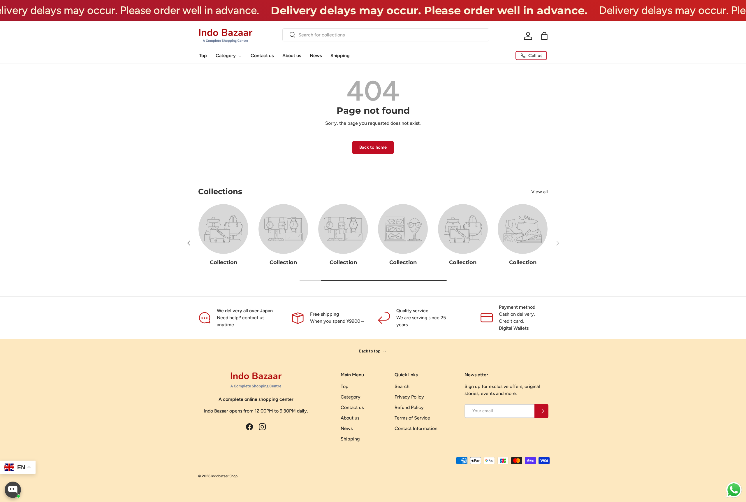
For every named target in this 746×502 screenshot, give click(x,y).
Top (203, 55)
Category (226, 55)
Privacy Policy (409, 397)
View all (539, 191)
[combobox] (386, 35)
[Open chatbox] (13, 490)
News (316, 55)
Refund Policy (409, 407)
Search (402, 386)
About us (291, 55)
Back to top (370, 351)
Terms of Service (412, 418)
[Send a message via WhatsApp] (734, 490)
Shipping (340, 55)
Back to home (373, 147)
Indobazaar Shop (224, 476)
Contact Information (416, 428)
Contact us (262, 55)
